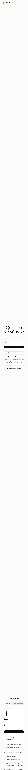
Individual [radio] (7, 703)
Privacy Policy (8, 361)
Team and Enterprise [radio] (17, 703)
